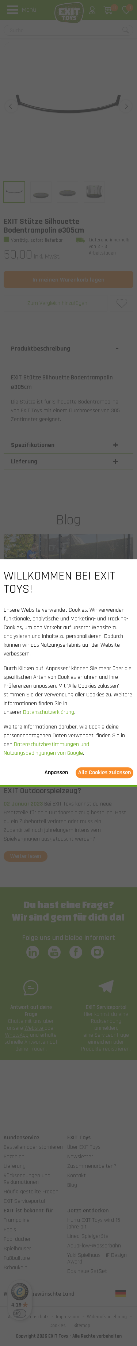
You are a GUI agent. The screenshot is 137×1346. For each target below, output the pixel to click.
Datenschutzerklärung (48, 712)
